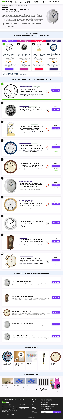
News (56, 1)
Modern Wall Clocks (5, 7)
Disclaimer (33, 411)
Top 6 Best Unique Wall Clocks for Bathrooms (19, 364)
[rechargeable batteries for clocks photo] (43, 382)
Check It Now (55, 90)
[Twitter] (47, 400)
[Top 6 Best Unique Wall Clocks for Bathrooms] (19, 351)
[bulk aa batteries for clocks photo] (31, 381)
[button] (62, 412)
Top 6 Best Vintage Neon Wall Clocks (7, 364)
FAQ (58, 1)
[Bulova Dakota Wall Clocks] (7, 282)
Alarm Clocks (11, 2)
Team (33, 403)
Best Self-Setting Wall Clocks (55, 364)
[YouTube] (49, 400)
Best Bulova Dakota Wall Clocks (21, 281)
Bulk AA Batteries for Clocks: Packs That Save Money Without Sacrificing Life (31, 388)
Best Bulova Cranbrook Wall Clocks (22, 296)
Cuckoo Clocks (20, 2)
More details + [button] (55, 94)
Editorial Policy (34, 408)
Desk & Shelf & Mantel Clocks (27, 2)
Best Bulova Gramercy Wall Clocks (22, 335)
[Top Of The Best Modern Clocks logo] (5, 2)
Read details (56, 282)
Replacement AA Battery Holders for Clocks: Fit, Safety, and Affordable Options (19, 388)
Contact (33, 405)
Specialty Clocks (44, 2)
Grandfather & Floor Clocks (36, 2)
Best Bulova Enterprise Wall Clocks (22, 323)
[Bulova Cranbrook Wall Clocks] (7, 298)
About (33, 401)
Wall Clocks (16, 2)
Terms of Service (34, 412)
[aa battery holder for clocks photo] (19, 381)
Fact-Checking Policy (35, 409)
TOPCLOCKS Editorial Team (6, 26)
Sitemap (33, 407)
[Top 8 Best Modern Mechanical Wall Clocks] (43, 351)
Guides (49, 1)
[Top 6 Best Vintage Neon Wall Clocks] (7, 351)
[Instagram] (44, 400)
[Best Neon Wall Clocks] (31, 351)
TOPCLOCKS (33, 417)
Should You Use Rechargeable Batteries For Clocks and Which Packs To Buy (43, 390)
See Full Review (9, 68)
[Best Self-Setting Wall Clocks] (55, 351)
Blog (53, 1)
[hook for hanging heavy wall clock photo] (7, 381)
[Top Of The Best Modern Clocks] (6, 401)
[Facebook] (42, 400)
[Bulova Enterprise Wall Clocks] (7, 324)
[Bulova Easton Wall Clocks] (7, 313)
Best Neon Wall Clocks (30, 364)
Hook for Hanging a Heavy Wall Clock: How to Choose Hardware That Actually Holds (7, 388)
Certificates (34, 414)
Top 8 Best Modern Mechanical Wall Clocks (43, 368)
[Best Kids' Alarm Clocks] (55, 383)
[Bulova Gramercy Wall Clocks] (7, 336)
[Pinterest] (51, 400)
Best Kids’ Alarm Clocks (54, 391)
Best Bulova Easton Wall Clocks (21, 311)
